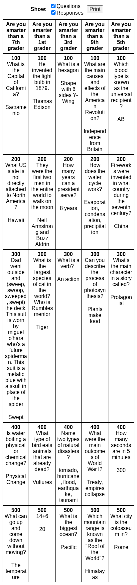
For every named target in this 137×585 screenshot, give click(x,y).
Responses (70, 13)
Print (94, 9)
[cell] (16, 103)
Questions (68, 6)
